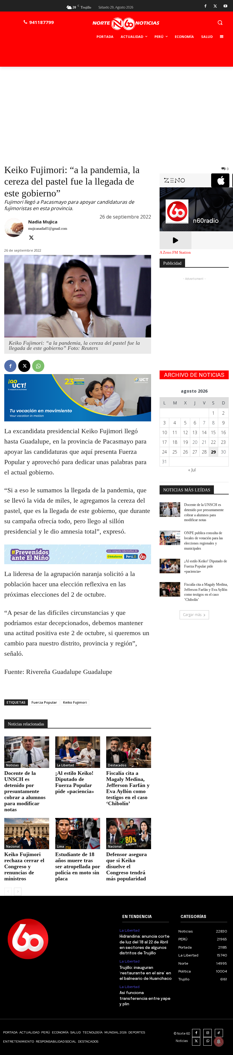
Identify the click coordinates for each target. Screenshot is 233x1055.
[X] (215, 6)
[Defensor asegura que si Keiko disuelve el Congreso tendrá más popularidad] (128, 833)
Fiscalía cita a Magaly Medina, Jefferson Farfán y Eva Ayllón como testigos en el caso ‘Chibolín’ (128, 788)
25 (174, 452)
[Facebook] (205, 6)
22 (213, 442)
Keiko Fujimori (75, 702)
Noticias (12, 765)
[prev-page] (8, 892)
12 (185, 432)
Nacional (13, 846)
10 (164, 432)
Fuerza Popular (44, 702)
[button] (220, 22)
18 (174, 442)
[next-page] (18, 892)
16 (223, 432)
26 (185, 452)
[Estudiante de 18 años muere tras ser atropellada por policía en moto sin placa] (77, 833)
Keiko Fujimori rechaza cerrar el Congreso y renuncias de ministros (24, 866)
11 (174, 432)
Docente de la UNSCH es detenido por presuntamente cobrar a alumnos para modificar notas (25, 791)
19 (185, 442)
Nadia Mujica (42, 222)
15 (213, 432)
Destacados (117, 765)
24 (164, 452)
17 (164, 442)
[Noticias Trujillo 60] (126, 23)
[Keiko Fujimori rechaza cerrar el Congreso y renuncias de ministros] (26, 833)
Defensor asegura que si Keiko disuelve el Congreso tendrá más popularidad (126, 866)
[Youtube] (225, 6)
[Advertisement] (116, 112)
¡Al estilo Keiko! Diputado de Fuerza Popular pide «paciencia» (74, 782)
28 (204, 452)
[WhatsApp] (38, 366)
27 (194, 452)
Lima (60, 846)
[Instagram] (207, 1033)
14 (204, 432)
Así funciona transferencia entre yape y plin (145, 998)
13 (194, 432)
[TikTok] (219, 1033)
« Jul (192, 470)
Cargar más (192, 614)
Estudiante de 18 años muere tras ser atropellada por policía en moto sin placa (77, 866)
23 (223, 442)
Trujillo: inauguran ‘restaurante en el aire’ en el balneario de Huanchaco (146, 973)
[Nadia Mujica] (13, 230)
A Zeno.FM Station (175, 252)
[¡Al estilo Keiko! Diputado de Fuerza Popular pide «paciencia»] (77, 752)
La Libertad (65, 765)
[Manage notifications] (219, 1042)
